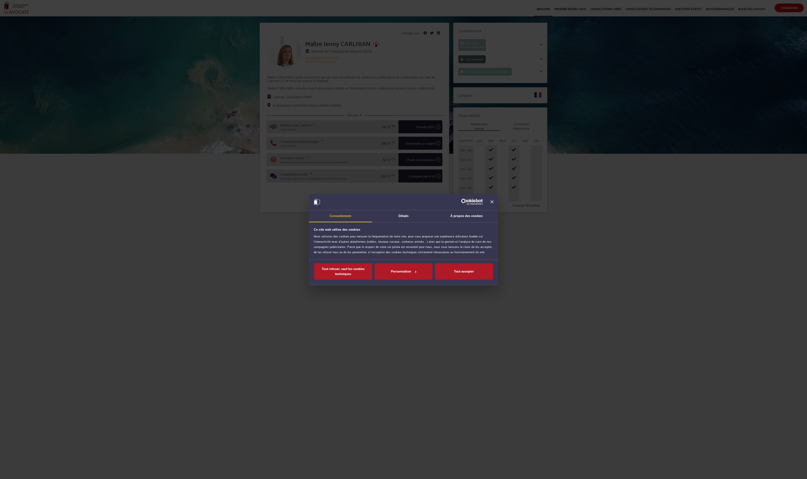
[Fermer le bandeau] (492, 202)
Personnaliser (401, 271)
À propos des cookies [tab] (466, 216)
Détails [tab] (403, 216)
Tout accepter (464, 271)
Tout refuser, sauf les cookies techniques (343, 271)
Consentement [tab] (340, 216)
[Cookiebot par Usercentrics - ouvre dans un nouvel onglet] (464, 202)
